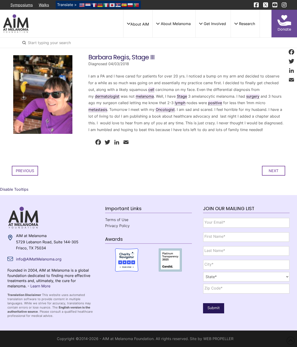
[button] (137, 23)
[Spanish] (124, 4)
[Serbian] (118, 4)
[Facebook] (291, 52)
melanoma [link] (145, 96)
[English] (82, 4)
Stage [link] (182, 96)
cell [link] (151, 89)
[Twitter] (291, 61)
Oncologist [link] (165, 109)
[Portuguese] (136, 4)
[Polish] (130, 4)
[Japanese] (112, 4)
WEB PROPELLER (218, 338)
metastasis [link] (97, 109)
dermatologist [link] (107, 96)
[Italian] (106, 4)
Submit (213, 307)
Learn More (40, 286)
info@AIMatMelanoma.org (38, 259)
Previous (25, 170)
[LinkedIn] (291, 70)
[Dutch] (88, 4)
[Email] (291, 79)
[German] (100, 4)
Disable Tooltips (14, 189)
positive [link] (215, 102)
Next (273, 170)
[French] (94, 4)
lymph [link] (180, 102)
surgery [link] (252, 96)
